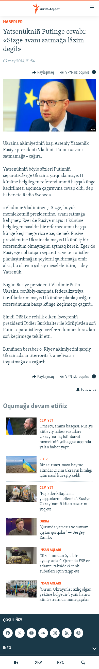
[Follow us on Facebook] (8, 633)
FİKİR (43, 459)
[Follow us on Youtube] (31, 633)
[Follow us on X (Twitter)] (19, 633)
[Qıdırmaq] (83, 662)
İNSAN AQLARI (50, 550)
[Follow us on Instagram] (55, 633)
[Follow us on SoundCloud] (43, 633)
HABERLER (13, 22)
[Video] (15, 662)
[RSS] (66, 633)
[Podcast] (78, 633)
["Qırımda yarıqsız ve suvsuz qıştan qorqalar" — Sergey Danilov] (21, 526)
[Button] (43, 72)
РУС (60, 663)
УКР (38, 663)
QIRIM (44, 521)
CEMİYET (46, 421)
